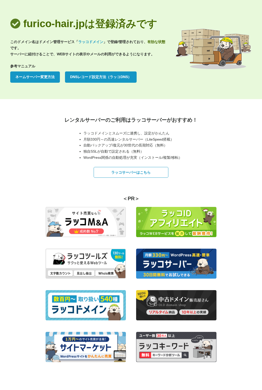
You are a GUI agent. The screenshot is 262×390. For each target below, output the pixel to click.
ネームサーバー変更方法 (35, 77)
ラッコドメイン (90, 42)
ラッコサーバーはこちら (131, 172)
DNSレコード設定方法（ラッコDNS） (101, 77)
